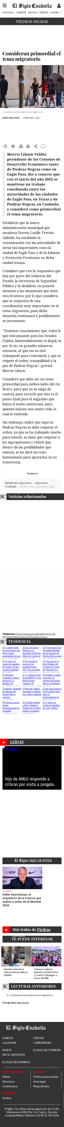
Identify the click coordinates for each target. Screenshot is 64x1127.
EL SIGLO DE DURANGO (16, 1062)
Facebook (5, 146)
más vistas (23, 1002)
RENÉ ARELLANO (11, 118)
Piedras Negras (32, 21)
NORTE (6, 1050)
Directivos (8, 1081)
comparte (35, 146)
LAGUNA (54, 12)
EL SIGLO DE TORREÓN (47, 1050)
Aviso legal (39, 1081)
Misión (6, 1076)
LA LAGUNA (9, 1042)
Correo (28, 146)
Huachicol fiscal (38, 636)
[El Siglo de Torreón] (25, 1034)
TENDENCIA (19, 641)
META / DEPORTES (13, 1054)
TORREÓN (21, 12)
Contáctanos (10, 1086)
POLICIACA (7, 12)
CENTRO (38, 1038)
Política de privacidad (45, 1076)
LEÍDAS (17, 741)
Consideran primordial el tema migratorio (31, 995)
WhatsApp (20, 146)
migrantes (24, 483)
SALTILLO (33, 12)
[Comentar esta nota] (43, 146)
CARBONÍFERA (42, 1042)
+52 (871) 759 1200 (47, 1115)
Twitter (13, 146)
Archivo (6, 1098)
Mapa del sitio (41, 1086)
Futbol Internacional (26, 633)
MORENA (15, 636)
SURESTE (43, 12)
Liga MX (25, 636)
